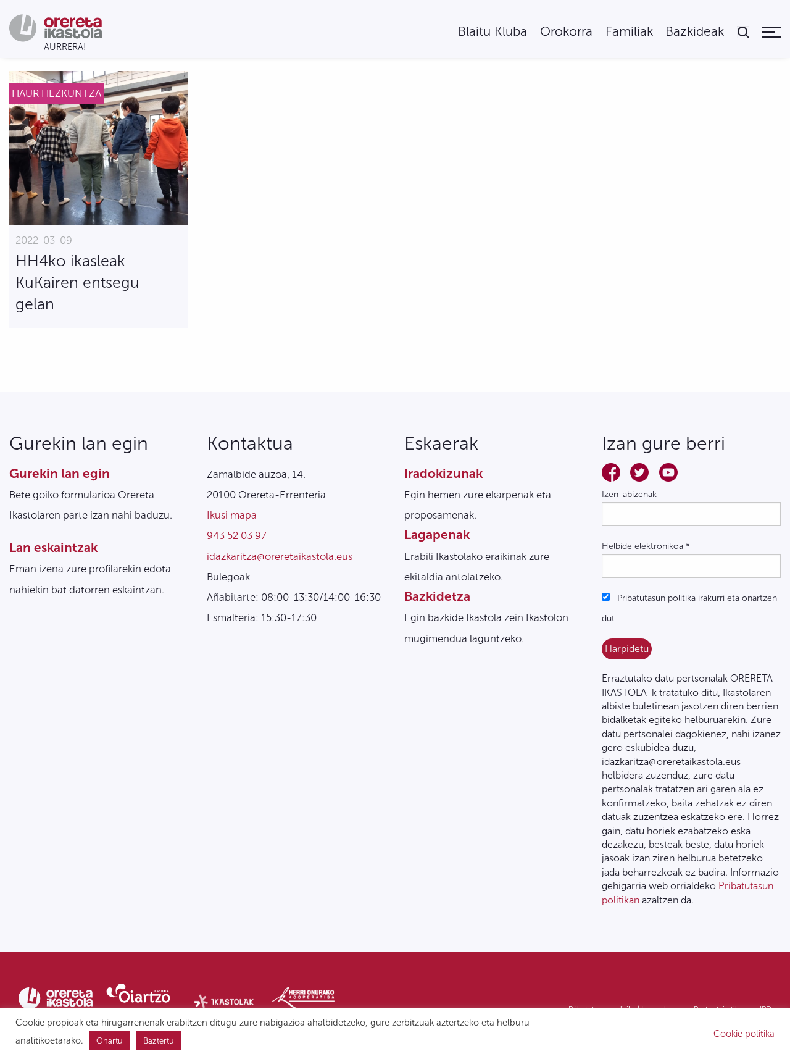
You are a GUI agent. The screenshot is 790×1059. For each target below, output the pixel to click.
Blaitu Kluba (492, 31)
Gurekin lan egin (59, 473)
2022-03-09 (43, 240)
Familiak (629, 31)
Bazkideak (694, 31)
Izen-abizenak (629, 494)
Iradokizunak (443, 473)
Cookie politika (744, 1033)
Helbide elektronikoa (646, 546)
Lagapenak (437, 534)
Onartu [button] (109, 1040)
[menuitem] (492, 31)
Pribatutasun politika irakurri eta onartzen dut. (689, 608)
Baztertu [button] (158, 1040)
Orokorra (566, 31)
